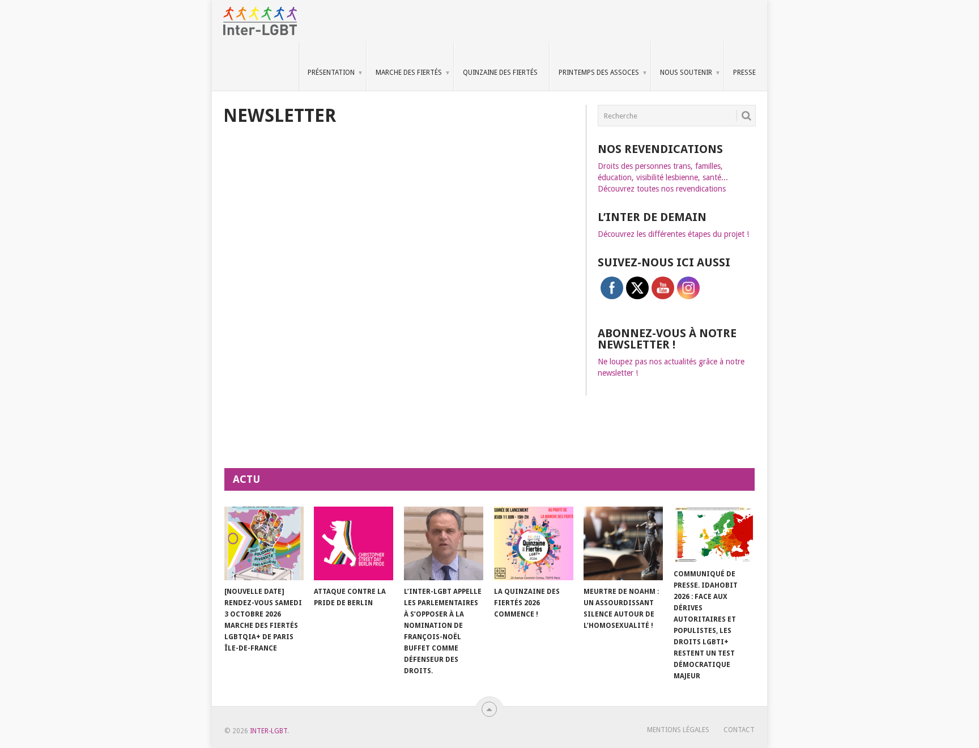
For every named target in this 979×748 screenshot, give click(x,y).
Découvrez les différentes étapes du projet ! (673, 234)
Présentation (331, 72)
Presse (744, 72)
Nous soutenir (686, 72)
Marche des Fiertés (409, 72)
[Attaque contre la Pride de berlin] (353, 543)
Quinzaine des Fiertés (500, 72)
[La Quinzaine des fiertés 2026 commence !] (533, 543)
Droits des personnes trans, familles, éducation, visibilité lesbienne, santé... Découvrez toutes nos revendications (663, 177)
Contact (739, 730)
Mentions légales (678, 730)
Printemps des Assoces (599, 72)
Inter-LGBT (268, 731)
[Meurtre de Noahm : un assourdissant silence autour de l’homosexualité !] (623, 543)
